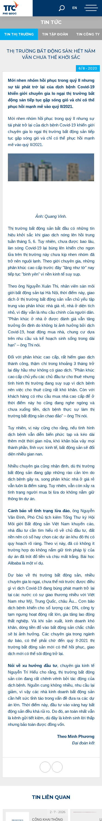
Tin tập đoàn (55, 34)
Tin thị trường (19, 34)
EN (74, 8)
